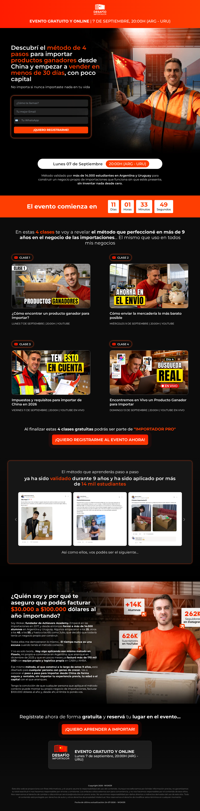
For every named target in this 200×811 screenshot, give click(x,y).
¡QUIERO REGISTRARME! (51, 130)
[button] (15, 519)
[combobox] (17, 120)
